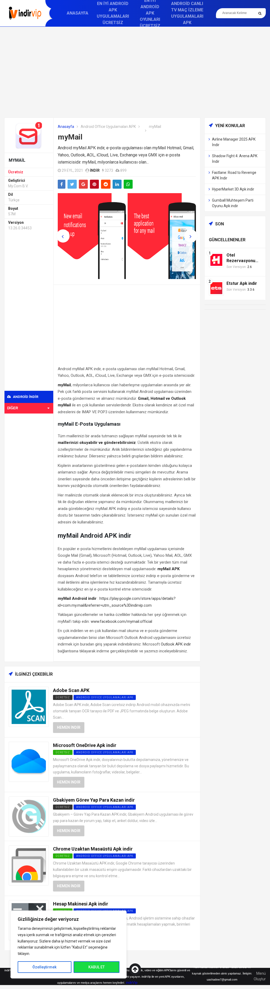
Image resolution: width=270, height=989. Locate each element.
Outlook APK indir (176, 644)
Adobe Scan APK (71, 690)
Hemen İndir (68, 727)
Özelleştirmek (44, 967)
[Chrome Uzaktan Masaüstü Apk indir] (29, 864)
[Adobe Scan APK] (29, 706)
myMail (70, 137)
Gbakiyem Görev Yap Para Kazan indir (94, 800)
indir (95, 170)
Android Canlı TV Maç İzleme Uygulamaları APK (187, 13)
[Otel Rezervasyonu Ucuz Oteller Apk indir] (216, 259)
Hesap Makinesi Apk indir (80, 904)
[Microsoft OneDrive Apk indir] (29, 761)
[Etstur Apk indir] (216, 287)
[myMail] (29, 134)
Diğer (12, 408)
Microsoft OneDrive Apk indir (84, 745)
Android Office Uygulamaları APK (108, 126)
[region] (69, 944)
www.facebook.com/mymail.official (121, 621)
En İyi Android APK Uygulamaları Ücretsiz (113, 13)
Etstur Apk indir (241, 283)
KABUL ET (96, 967)
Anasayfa (77, 13)
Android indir (25, 397)
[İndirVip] (24, 13)
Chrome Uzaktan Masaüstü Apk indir (93, 849)
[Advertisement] (135, 72)
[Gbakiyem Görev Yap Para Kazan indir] (29, 816)
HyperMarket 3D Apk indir (233, 189)
